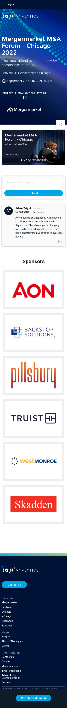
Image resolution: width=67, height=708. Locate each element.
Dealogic (6, 611)
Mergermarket (10, 602)
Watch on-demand (33, 698)
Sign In (11, 5)
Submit (33, 193)
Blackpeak (7, 620)
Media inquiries (10, 666)
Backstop (7, 625)
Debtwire (7, 607)
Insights (6, 636)
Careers (6, 661)
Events (5, 645)
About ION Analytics (12, 641)
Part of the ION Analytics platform (24, 96)
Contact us (14, 584)
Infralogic (7, 616)
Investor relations (11, 670)
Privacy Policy (9, 675)
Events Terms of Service (11, 680)
